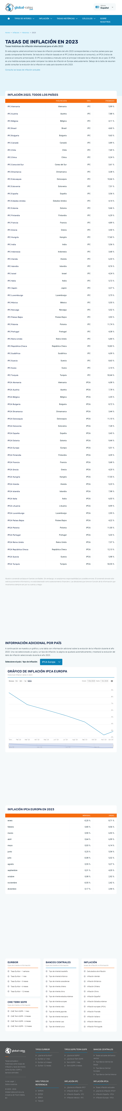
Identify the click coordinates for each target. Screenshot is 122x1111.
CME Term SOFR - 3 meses (21, 1016)
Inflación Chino (93, 992)
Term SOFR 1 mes (73, 1062)
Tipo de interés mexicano (58, 1017)
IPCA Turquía (14, 564)
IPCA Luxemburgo (16, 513)
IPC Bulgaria (13, 135)
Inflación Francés (93, 1012)
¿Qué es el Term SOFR (75, 1059)
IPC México (13, 302)
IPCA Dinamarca (15, 411)
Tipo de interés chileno (57, 987)
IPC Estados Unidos (17, 201)
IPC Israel (12, 273)
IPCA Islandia (14, 491)
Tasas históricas (66, 18)
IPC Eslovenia (14, 186)
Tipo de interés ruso (56, 1022)
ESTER (40, 1094)
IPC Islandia (13, 266)
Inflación (44, 18)
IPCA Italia (12, 499)
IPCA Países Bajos (16, 520)
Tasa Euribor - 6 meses (19, 987)
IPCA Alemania (14, 382)
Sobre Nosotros (105, 20)
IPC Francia (13, 223)
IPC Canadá (13, 143)
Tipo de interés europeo (58, 1002)
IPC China (12, 157)
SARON (40, 1091)
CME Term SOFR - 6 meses (21, 1021)
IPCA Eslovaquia (15, 419)
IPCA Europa (13, 448)
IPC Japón (12, 288)
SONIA (40, 1097)
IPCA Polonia (13, 528)
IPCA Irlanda (13, 484)
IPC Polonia (13, 324)
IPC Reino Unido (15, 339)
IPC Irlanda (13, 259)
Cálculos (87, 18)
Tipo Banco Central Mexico (106, 1074)
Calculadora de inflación (96, 971)
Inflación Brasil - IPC (74, 1091)
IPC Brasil (12, 128)
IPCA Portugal (14, 535)
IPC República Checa (17, 346)
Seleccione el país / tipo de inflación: (21, 662)
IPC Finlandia (14, 215)
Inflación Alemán (93, 976)
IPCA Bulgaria (14, 404)
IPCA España (14, 433)
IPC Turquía (13, 375)
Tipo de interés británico (58, 976)
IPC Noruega (13, 310)
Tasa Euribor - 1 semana (20, 971)
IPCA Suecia (13, 557)
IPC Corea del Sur (16, 164)
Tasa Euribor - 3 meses (19, 981)
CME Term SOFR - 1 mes (20, 1011)
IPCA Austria (13, 390)
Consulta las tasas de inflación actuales (22, 70)
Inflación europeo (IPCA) (96, 1007)
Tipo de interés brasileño (58, 971)
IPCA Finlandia (14, 455)
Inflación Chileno (93, 987)
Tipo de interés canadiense (59, 981)
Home (7, 33)
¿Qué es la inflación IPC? (76, 1087)
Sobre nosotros (11, 1084)
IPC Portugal (13, 331)
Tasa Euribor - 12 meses (20, 992)
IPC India (12, 244)
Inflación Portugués (94, 1027)
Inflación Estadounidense (97, 1002)
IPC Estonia (13, 208)
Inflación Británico (94, 981)
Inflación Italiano (93, 1017)
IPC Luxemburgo (15, 295)
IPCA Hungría (14, 477)
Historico (25, 33)
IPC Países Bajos (15, 317)
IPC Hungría (13, 237)
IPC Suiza (12, 368)
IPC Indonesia (14, 252)
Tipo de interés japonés (58, 1012)
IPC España (13, 194)
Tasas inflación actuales (105, 1087)
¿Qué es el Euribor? (45, 1055)
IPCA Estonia (14, 440)
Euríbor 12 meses (44, 1066)
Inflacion (16, 33)
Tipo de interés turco (57, 1027)
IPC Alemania (14, 106)
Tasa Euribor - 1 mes (18, 976)
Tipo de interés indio (56, 1007)
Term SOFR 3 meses (74, 1066)
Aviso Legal (9, 1081)
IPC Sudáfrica (14, 353)
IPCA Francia (14, 462)
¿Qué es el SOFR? (73, 1055)
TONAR (40, 1101)
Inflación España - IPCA (105, 1094)
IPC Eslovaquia (14, 179)
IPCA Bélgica (14, 397)
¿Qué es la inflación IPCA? (105, 1091)
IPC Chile (12, 150)
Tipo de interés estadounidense (61, 997)
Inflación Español (93, 997)
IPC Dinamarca (14, 172)
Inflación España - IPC (75, 1094)
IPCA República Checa (18, 549)
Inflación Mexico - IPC (75, 1098)
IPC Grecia (12, 230)
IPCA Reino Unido (16, 542)
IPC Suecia (13, 361)
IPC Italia (12, 281)
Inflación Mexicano (94, 1022)
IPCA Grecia (13, 469)
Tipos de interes (23, 18)
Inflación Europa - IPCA (105, 1098)
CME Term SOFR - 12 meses (21, 1026)
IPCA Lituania (14, 506)
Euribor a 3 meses (45, 1062)
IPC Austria (13, 114)
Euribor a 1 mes (44, 1059)
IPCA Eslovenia (14, 426)
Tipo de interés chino (57, 992)
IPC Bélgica (13, 121)
